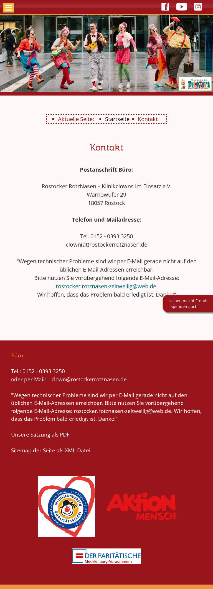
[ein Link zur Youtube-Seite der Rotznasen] (181, 11)
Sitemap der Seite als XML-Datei (50, 450)
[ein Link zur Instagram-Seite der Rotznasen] (198, 11)
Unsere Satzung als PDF (40, 434)
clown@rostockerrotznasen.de (89, 379)
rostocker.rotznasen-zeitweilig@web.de (106, 286)
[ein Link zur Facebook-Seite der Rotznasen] (165, 11)
